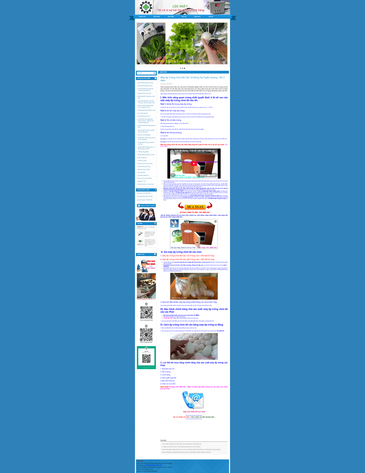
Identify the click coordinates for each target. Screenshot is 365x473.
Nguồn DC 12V (142, 181)
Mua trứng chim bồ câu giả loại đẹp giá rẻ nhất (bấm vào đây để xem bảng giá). (184, 331)
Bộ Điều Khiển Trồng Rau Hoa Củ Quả (146, 97)
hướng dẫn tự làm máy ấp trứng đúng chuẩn (199, 305)
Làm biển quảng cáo (143, 175)
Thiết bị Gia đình (142, 160)
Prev (139, 44)
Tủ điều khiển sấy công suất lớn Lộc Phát (146, 143)
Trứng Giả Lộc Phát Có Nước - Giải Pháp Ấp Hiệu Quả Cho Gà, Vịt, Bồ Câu (181, 447)
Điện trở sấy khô (142, 157)
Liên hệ (210, 16)
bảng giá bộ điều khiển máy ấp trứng (173, 305)
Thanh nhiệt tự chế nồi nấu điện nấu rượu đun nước (146, 131)
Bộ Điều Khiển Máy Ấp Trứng (145, 83)
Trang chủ (142, 16)
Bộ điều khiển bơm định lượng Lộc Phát (147, 126)
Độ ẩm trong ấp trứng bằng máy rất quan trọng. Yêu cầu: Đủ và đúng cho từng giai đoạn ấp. (188, 117)
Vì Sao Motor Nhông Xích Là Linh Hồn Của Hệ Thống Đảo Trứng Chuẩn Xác (181, 444)
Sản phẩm (171, 16)
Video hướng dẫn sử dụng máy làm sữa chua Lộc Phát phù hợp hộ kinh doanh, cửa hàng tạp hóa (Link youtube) (191, 449)
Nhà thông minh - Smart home (146, 184)
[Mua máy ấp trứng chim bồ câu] (195, 206)
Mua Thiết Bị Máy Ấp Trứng (145, 86)
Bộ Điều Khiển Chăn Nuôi (144, 93)
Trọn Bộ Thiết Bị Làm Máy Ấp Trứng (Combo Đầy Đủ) (145, 89)
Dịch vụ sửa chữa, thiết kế (145, 178)
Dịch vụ (184, 16)
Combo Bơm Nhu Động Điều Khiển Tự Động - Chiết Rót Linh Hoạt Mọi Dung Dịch (146, 120)
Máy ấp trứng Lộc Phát (144, 169)
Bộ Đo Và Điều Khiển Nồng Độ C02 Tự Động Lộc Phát (146, 106)
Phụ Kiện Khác (141, 172)
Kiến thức (197, 16)
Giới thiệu (156, 16)
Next (225, 44)
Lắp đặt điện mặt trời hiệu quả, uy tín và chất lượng (147, 138)
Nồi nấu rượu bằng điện (144, 135)
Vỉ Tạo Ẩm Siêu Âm (143, 113)
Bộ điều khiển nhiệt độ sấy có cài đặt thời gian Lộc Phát (146, 148)
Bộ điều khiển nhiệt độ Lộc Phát (146, 155)
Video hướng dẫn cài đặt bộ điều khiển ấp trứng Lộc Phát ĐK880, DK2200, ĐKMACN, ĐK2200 (186, 452)
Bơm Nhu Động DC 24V (144, 116)
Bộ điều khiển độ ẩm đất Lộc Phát (146, 110)
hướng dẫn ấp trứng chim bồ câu (210, 181)
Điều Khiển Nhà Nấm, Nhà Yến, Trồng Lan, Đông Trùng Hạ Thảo (146, 101)
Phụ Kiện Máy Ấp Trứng (144, 166)
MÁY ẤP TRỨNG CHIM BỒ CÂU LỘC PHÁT (173, 215)
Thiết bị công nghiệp (143, 152)
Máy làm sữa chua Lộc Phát (145, 163)
